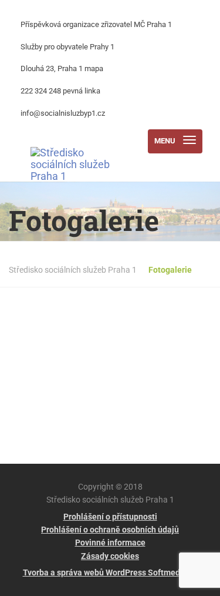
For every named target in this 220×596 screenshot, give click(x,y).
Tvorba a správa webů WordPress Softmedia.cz (110, 572)
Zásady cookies (110, 556)
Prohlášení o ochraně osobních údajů (110, 529)
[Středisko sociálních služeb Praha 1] (72, 141)
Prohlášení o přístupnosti (110, 516)
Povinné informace (110, 542)
